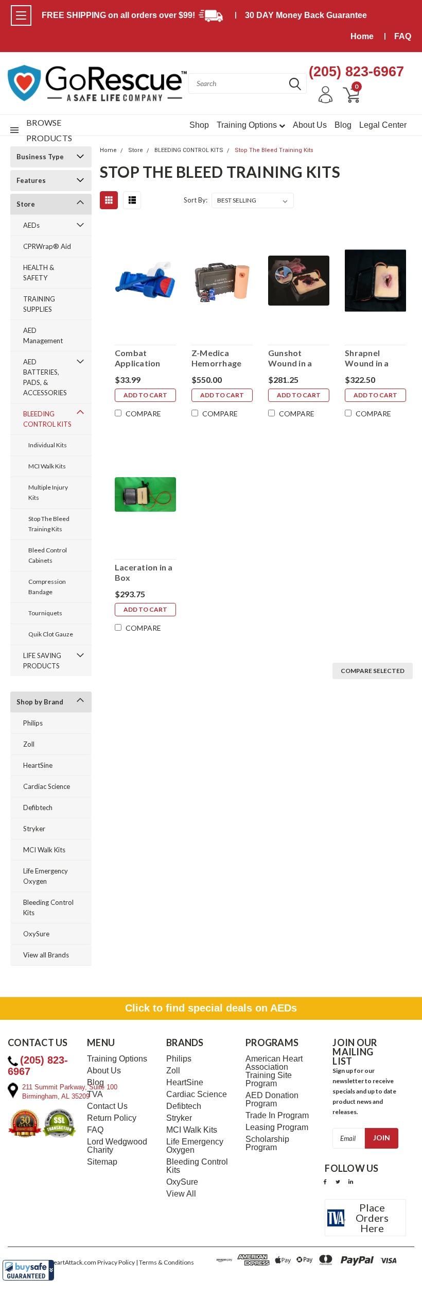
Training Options (248, 125)
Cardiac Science (46, 786)
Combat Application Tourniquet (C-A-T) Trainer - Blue (143, 358)
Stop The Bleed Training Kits (48, 524)
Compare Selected (373, 671)
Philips (33, 723)
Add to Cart (145, 395)
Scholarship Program (267, 1143)
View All (181, 1194)
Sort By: (195, 200)
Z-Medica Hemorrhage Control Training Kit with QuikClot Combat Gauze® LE (219, 358)
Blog (343, 125)
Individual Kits (47, 445)
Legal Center (383, 125)
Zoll (28, 744)
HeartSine (37, 765)
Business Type (40, 157)
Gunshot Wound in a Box (290, 358)
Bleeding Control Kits (48, 907)
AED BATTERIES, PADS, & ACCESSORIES (45, 377)
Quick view (145, 279)
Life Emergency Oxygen (45, 876)
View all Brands (46, 955)
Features (31, 180)
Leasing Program (276, 1127)
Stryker (34, 828)
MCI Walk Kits (47, 466)
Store (25, 204)
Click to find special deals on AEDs (211, 1008)
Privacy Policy (116, 1262)
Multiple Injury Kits (48, 492)
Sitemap (102, 1162)
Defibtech (37, 807)
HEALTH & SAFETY (38, 272)
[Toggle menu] (21, 15)
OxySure (36, 934)
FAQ (402, 36)
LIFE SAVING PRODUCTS (42, 660)
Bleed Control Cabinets (47, 555)
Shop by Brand (39, 702)
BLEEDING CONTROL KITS (47, 419)
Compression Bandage (47, 587)
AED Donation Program (271, 1099)
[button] (28, 1270)
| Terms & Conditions (165, 1262)
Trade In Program (277, 1116)
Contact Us (107, 1106)
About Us (310, 125)
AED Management (43, 335)
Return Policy (111, 1118)
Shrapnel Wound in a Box (367, 358)
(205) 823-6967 (356, 71)
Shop (199, 125)
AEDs (31, 225)
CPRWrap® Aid (47, 246)
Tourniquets (45, 613)
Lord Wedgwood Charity (117, 1146)
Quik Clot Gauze (50, 634)
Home (362, 36)
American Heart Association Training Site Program (274, 1071)
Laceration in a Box (144, 572)
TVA (95, 1094)
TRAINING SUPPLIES (39, 304)
